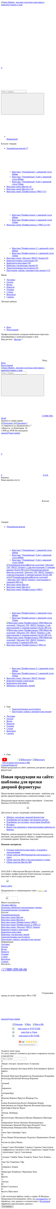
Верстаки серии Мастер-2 (13, 920)
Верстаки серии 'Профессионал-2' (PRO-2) (21, 925)
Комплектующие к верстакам (14, 929)
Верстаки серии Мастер (12, 917)
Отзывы (10, 289)
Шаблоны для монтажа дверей (15, 934)
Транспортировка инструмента (15, 937)
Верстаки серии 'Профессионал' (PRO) (19, 922)
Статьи (10, 292)
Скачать (10, 297)
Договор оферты (8, 905)
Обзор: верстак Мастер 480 (19, 862)
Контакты (11, 294)
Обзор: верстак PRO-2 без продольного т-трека (28, 860)
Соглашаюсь (7, 1206)
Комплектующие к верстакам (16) (22, 260)
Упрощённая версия (10, 915)
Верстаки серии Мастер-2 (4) (20, 189)
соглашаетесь (42, 1199)
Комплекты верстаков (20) (19, 263)
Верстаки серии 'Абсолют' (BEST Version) (20, 927)
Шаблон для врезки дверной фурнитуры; (26, 817)
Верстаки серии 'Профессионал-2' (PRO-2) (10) (28, 225)
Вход (9, 327)
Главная (4, 765)
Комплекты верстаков (11, 932)
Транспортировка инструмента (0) (22, 268)
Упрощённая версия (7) (17, 148)
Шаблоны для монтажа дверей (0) (22, 265)
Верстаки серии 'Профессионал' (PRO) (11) (26, 191)
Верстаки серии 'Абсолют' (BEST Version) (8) (27, 258)
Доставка (11, 280)
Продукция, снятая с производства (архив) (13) (28, 270)
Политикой (45, 1201)
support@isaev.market (10, 433)
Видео (9, 284)
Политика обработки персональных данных (21, 907)
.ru (42, 890)
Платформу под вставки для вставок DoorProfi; (28, 822)
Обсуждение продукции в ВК (16, 762)
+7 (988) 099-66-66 (14, 969)
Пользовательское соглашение (15, 910)
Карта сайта (6, 886)
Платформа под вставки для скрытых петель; (27, 820)
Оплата (10, 282)
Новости (11, 287)
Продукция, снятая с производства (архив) (21, 939)
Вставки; (11, 824)
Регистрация (12, 329)
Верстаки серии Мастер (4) (19, 186)
